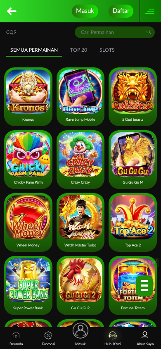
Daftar (121, 11)
